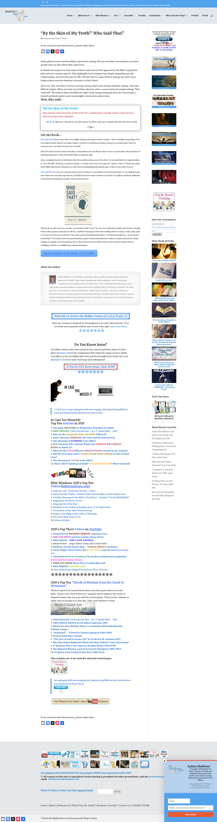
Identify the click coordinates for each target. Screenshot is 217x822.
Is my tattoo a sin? (164, 280)
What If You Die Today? (175, 16)
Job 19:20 (50, 122)
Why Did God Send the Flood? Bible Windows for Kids (163, 495)
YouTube (142, 16)
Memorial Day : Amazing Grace (80, 534)
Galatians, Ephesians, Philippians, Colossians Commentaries (164, 446)
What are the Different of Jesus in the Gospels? (90, 450)
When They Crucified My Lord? (79, 563)
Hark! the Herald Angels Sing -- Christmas (85, 547)
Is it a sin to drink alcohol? (164, 260)
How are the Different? (80, 434)
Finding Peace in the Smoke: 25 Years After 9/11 (162, 484)
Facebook (101, 805)
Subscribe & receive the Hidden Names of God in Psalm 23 (90, 316)
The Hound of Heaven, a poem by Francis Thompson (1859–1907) (87, 649)
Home (44, 805)
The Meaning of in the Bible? (73, 460)
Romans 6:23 (57, 359)
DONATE (195, 16)
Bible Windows (101, 16)
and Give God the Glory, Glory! (78, 537)
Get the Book (50, 135)
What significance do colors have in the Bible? (164, 299)
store (82, 301)
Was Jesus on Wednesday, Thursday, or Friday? (83, 428)
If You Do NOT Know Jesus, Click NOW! (91, 366)
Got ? (116, 16)
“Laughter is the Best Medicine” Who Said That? (162, 473)
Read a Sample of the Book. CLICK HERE (69, 253)
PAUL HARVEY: (69, 566)
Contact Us (124, 805)
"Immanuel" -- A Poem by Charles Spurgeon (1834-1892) (82, 632)
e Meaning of (63, 441)
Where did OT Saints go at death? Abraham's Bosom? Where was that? (164, 342)
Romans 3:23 (63, 353)
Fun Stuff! (128, 16)
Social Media (154, 16)
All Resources (84, 16)
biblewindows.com (75, 486)
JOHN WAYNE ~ (73, 540)
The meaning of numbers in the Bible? (164, 321)
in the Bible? (83, 441)
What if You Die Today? (83, 805)
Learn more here (118, 326)
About (69, 16)
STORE (205, 16)
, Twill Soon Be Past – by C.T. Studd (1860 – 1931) (85, 619)
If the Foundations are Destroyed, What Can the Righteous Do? (163, 435)
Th (54, 441)
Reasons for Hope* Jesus (55, 38)
